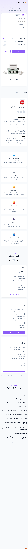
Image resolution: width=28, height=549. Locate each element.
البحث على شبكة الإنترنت (17, 38)
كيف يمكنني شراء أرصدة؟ (21, 406)
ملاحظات (6, 442)
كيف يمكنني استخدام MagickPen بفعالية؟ (17, 418)
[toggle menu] (2, 2)
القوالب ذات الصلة (22, 92)
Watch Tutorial (13, 79)
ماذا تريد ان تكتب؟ (21, 18)
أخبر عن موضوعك (21, 24)
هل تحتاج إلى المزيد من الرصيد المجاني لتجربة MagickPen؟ (16, 428)
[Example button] (23, 27)
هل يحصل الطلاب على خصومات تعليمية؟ (17, 410)
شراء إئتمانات (6, 51)
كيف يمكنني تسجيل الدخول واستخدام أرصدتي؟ (16, 414)
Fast (23, 15)
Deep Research (20, 41)
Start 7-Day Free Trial (14, 294)
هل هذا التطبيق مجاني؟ (21, 399)
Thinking (21, 44)
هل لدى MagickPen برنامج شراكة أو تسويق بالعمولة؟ (17, 437)
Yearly (10, 260)
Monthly (18, 260)
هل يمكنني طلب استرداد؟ (21, 433)
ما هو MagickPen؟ (22, 395)
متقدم (24, 47)
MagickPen (21, 2)
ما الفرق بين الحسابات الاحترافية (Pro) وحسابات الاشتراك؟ (16, 422)
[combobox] (14, 21)
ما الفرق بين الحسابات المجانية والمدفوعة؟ (17, 402)
